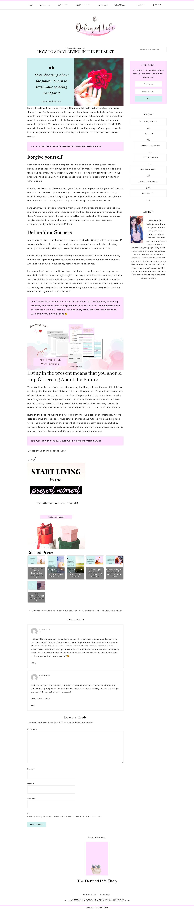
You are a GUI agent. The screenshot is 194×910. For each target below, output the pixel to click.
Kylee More (86, 901)
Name (30, 769)
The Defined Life (97, 25)
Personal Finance (148, 169)
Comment (33, 729)
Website (31, 798)
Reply (33, 662)
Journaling (148, 134)
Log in (127, 901)
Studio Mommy (117, 899)
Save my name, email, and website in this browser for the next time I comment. (65, 817)
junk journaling (150, 157)
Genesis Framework (103, 901)
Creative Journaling (150, 145)
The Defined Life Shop (97, 881)
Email (30, 784)
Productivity (148, 193)
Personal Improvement (76, 48)
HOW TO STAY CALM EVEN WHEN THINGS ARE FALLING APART (71, 146)
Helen (42, 675)
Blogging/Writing (148, 122)
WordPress (118, 901)
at (40, 632)
